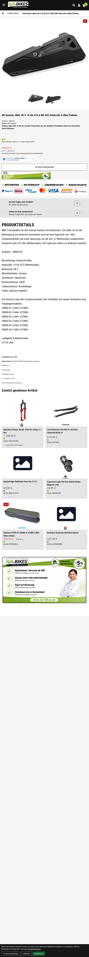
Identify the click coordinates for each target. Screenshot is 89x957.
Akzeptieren (38, 954)
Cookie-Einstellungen (11, 954)
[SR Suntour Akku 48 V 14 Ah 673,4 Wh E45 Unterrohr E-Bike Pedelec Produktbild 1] (36, 99)
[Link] (4, 5)
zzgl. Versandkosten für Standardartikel (29, 153)
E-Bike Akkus (13, 13)
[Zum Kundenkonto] (79, 5)
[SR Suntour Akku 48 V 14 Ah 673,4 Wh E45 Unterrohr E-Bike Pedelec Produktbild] (44, 56)
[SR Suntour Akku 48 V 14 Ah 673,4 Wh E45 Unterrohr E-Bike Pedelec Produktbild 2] (53, 99)
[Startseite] (3, 13)
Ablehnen (26, 954)
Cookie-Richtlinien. (34, 949)
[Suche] (73, 5)
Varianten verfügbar (14, 445)
